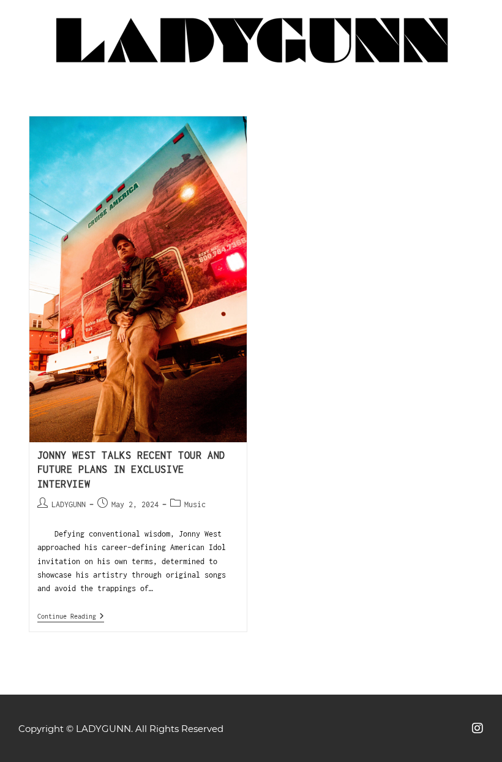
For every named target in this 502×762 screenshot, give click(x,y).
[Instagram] (477, 728)
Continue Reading (70, 616)
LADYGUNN (68, 504)
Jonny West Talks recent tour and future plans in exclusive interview (131, 469)
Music (195, 504)
